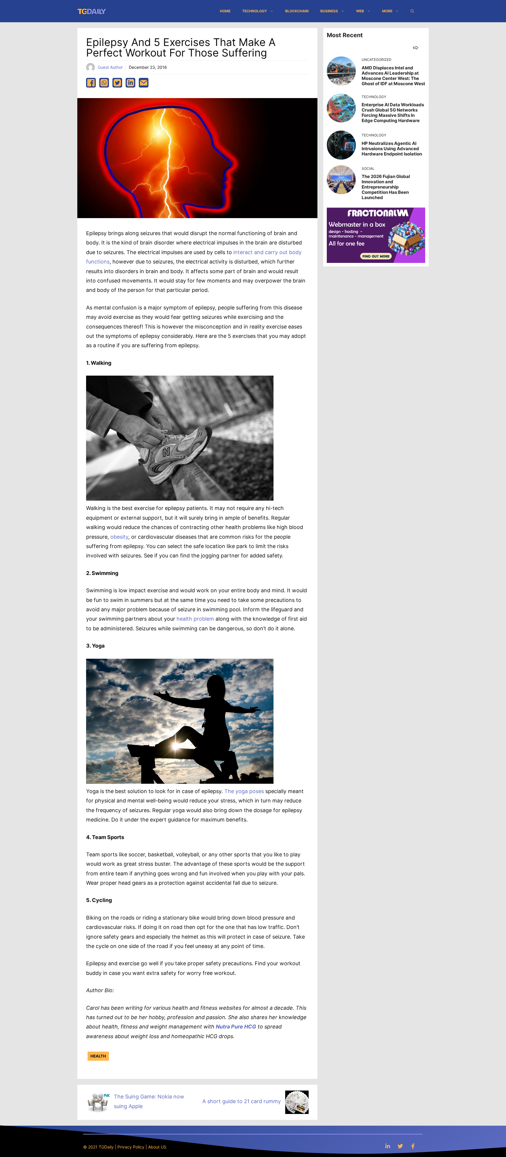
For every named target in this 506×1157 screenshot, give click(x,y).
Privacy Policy (130, 1146)
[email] (143, 83)
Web (360, 11)
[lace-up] (179, 499)
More (387, 11)
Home (225, 11)
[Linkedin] (387, 1146)
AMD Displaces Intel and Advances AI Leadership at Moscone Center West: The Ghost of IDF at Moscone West (393, 75)
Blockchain (297, 11)
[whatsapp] (104, 83)
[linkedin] (130, 83)
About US (157, 1146)
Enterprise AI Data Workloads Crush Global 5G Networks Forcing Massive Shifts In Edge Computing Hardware (393, 112)
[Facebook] (413, 1146)
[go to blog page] (416, 47)
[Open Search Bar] (412, 11)
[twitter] (117, 83)
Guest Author (110, 67)
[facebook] (91, 83)
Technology (254, 11)
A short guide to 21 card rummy (241, 1101)
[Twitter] (400, 1146)
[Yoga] (179, 782)
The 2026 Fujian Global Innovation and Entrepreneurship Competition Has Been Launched (386, 187)
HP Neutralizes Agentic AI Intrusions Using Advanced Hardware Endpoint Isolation (392, 149)
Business (329, 11)
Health (98, 1056)
